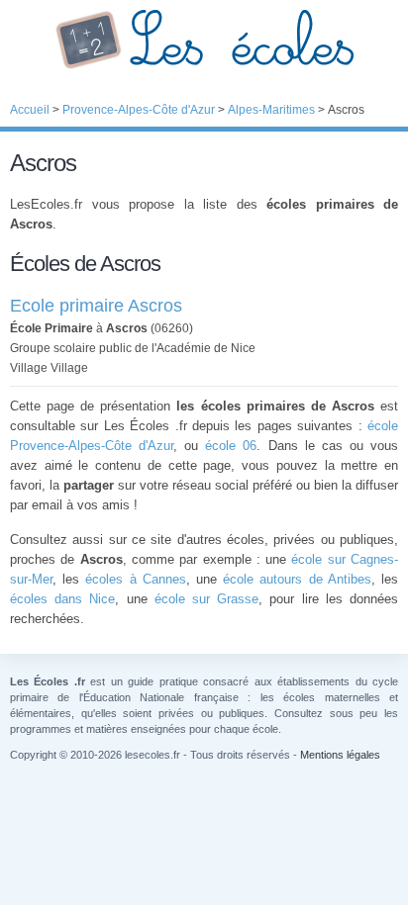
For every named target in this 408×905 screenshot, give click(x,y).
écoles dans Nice (62, 598)
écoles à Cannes (135, 579)
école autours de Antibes (297, 579)
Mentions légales (340, 755)
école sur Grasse (206, 598)
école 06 (230, 445)
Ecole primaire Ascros (96, 306)
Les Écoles (204, 39)
